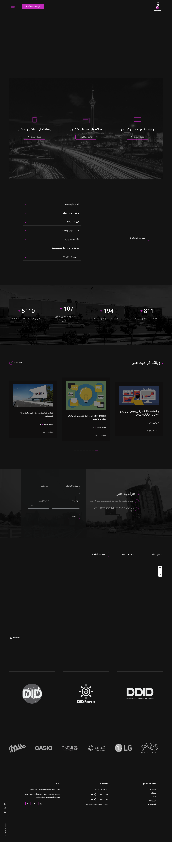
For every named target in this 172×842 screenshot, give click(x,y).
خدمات (149, 17)
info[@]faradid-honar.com (97, 804)
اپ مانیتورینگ (34, 6)
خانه (155, 17)
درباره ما (83, 17)
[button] (41, 803)
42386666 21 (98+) (99, 794)
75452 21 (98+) (101, 789)
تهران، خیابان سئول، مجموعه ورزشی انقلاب (45, 789)
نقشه (143, 17)
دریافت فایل (99, 554)
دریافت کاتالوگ (138, 238)
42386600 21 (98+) (99, 799)
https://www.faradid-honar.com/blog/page (114, 17)
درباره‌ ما (152, 801)
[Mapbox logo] (15, 637)
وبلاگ (153, 793)
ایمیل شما (45, 486)
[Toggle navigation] (12, 6)
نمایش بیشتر (138, 137)
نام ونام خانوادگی (73, 486)
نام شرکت (76, 501)
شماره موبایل (44, 501)
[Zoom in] (160, 567)
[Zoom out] (160, 571)
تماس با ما (75, 17)
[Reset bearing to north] (160, 575)
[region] (86, 602)
